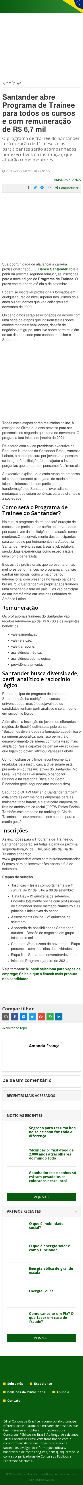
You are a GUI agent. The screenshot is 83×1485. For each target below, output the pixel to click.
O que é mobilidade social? (46, 1225)
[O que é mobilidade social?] (16, 1229)
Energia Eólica (41, 1291)
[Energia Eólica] (16, 1296)
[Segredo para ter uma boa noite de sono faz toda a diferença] (16, 1133)
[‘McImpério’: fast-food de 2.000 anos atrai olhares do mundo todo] (16, 1155)
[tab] (41, 1096)
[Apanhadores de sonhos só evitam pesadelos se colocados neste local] (16, 1178)
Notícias (11, 83)
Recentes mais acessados (31, 1095)
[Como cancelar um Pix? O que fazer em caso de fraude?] (16, 1319)
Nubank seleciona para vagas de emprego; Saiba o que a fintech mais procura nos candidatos (41, 974)
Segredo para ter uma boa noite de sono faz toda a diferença (52, 1131)
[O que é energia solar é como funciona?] (16, 1251)
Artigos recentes (24, 1211)
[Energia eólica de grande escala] (16, 1273)
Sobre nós (15, 1383)
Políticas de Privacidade (26, 1392)
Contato (13, 1400)
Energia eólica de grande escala (51, 1270)
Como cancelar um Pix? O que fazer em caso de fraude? (51, 1317)
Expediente (43, 1383)
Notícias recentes (24, 1115)
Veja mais (41, 1197)
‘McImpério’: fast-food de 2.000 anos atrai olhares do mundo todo (51, 1154)
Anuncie (62, 1392)
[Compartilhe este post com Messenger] (42, 187)
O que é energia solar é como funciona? (49, 1247)
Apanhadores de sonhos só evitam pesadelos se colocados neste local (52, 1176)
